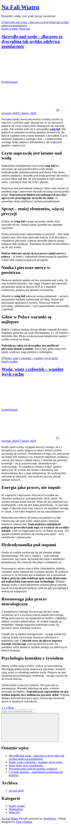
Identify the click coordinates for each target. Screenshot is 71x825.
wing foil (55, 129)
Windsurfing (16, 809)
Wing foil (24, 28)
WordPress (49, 818)
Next (11, 707)
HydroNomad (9, 81)
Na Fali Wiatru (20, 7)
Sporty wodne (9, 28)
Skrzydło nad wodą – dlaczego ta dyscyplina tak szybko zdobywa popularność (31, 41)
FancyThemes (24, 821)
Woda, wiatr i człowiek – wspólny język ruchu (35, 762)
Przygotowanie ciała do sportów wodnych (33, 768)
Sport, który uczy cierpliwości (26, 765)
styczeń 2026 (16, 790)
